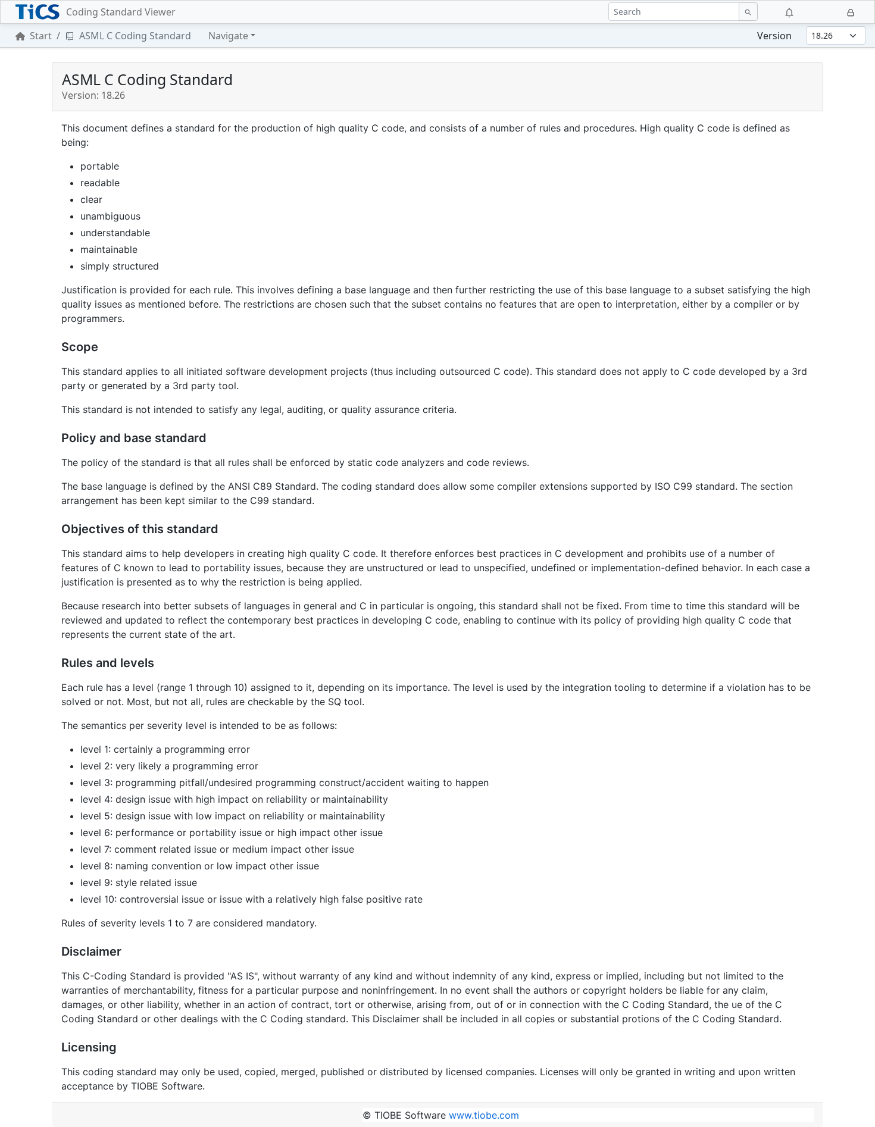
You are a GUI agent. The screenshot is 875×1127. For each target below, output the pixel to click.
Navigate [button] (228, 35)
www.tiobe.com (484, 1115)
